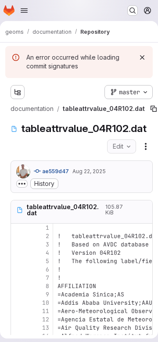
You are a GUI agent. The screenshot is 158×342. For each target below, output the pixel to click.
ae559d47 (55, 171)
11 (45, 311)
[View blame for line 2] (18, 236)
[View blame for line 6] (18, 269)
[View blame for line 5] (18, 261)
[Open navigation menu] (24, 11)
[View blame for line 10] (18, 303)
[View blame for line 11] (18, 311)
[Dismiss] (142, 57)
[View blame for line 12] (18, 319)
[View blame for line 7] (18, 278)
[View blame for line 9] (18, 294)
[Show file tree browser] (18, 92)
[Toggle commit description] (22, 184)
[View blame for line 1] (18, 228)
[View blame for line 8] (18, 286)
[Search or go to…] (132, 10)
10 (45, 302)
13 (45, 327)
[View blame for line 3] (18, 244)
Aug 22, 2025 (89, 171)
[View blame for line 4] (18, 253)
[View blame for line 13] (18, 328)
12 (45, 319)
